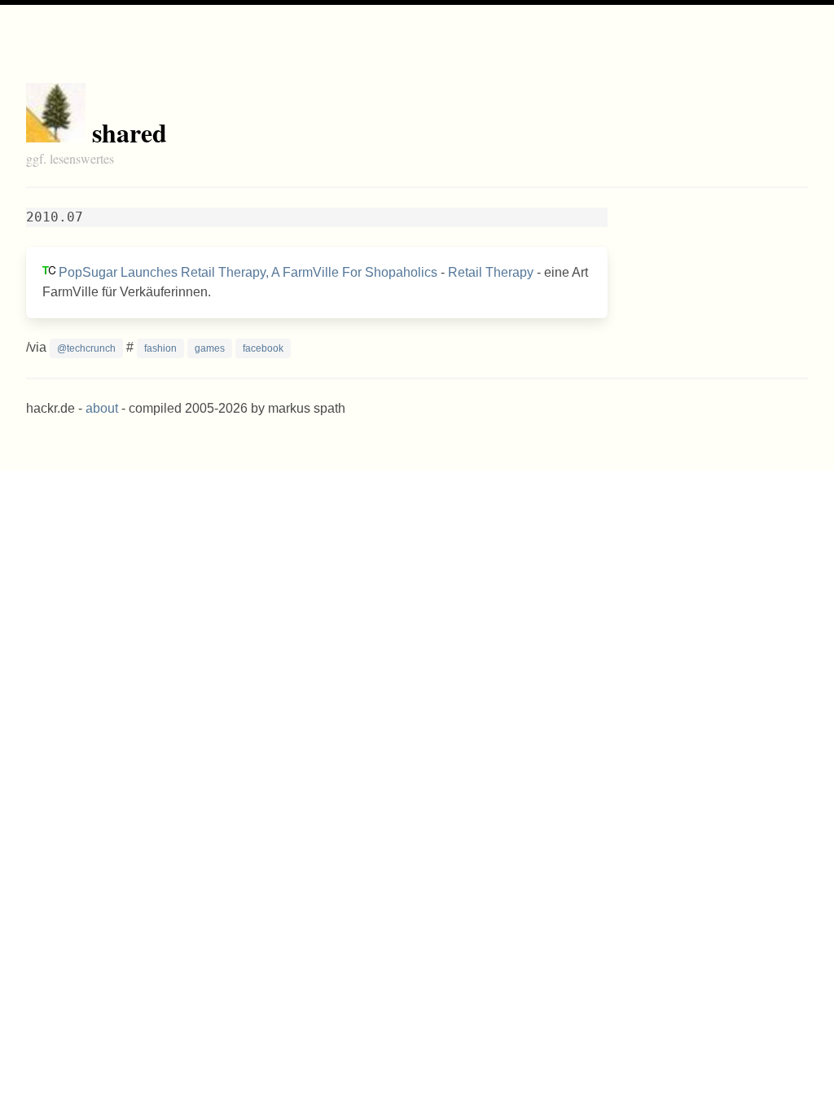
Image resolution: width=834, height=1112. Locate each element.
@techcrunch (86, 348)
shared (129, 132)
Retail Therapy (490, 272)
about (102, 408)
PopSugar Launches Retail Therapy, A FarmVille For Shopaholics (248, 272)
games (210, 348)
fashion (160, 348)
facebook (263, 348)
